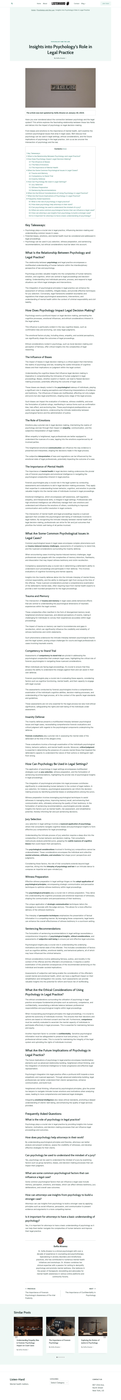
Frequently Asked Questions (38, 199)
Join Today (105, 3)
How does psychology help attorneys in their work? (51, 204)
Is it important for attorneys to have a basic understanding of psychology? (60, 216)
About (45, 3)
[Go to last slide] (16, 1336)
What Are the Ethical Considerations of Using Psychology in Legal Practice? (57, 193)
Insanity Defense (37, 179)
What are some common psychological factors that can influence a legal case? (62, 210)
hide (64, 149)
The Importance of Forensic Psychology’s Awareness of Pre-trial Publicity (40, 1293)
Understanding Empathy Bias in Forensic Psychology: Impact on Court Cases (28, 1343)
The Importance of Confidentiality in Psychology (80, 1292)
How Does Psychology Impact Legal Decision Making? (48, 159)
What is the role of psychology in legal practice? (49, 202)
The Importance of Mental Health (43, 168)
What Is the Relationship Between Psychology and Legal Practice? (53, 156)
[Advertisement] (60, 26)
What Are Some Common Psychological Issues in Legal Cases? (52, 170)
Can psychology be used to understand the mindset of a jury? (55, 207)
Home (39, 3)
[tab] (58, 1357)
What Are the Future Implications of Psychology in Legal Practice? (53, 196)
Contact (76, 3)
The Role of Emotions (39, 165)
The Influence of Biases (39, 162)
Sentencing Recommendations (42, 190)
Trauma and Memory (38, 173)
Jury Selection (36, 185)
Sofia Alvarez (60, 58)
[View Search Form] (12, 4)
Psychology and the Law (60, 41)
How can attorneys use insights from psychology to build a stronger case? (60, 213)
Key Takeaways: (33, 153)
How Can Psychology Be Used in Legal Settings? (46, 182)
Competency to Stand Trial (41, 176)
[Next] (104, 1336)
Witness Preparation (38, 187)
